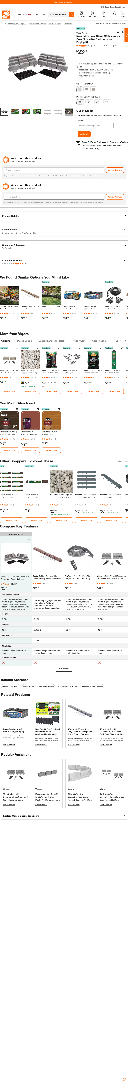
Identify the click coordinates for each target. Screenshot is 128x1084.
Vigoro (6, 789)
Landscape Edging (37, 23)
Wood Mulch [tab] (78, 340)
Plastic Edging (54, 23)
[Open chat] (126, 35)
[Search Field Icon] (71, 14)
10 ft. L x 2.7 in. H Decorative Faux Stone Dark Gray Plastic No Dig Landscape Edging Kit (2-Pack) (112, 800)
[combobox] (58, 14)
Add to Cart (9, 391)
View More (64, 668)
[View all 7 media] (69, 112)
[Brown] (93, 89)
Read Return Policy (90, 148)
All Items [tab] (5, 340)
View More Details (87, 75)
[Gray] (79, 89)
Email (80, 120)
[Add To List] (118, 32)
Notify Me (84, 134)
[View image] (4, 112)
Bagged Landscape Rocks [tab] (52, 340)
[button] (64, 216)
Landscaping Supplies (16, 23)
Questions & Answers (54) (106, 46)
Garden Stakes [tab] (100, 340)
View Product (9, 744)
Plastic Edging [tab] (24, 340)
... (3, 24)
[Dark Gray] (86, 89)
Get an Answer (115, 170)
